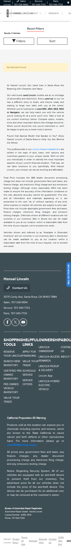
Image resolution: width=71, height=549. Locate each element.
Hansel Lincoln (7, 541)
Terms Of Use (24, 541)
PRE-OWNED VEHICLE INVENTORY (11, 388)
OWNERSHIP (50, 340)
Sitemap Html (43, 541)
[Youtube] (23, 322)
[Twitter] (15, 322)
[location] (68, 3)
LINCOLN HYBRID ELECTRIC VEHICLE (49, 385)
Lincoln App (45, 375)
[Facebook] (7, 322)
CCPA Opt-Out (61, 541)
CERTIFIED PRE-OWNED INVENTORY (13, 374)
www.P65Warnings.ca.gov (22, 444)
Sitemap (33, 540)
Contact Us (19, 288)
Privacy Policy (16, 541)
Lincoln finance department (46, 149)
